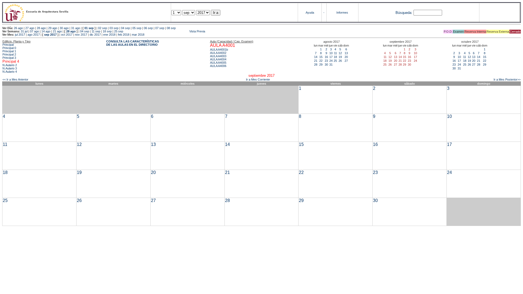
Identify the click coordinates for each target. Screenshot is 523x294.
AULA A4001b (219, 49)
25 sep (118, 31)
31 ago (75, 28)
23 (326, 60)
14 (315, 57)
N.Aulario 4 (9, 71)
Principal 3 (9, 57)
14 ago (45, 31)
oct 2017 (66, 34)
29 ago (52, 28)
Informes (342, 12)
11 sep (96, 31)
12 (340, 53)
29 (321, 64)
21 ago (57, 31)
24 (331, 60)
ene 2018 (109, 34)
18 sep (107, 31)
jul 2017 (20, 34)
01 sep (89, 28)
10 (331, 53)
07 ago (34, 31)
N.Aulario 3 (9, 68)
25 (335, 60)
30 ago (64, 28)
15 (321, 57)
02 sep (102, 28)
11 (335, 53)
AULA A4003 (218, 56)
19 (340, 57)
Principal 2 (9, 54)
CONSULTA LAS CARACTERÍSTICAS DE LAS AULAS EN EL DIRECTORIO (132, 43)
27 (346, 60)
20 (346, 57)
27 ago (29, 28)
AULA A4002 (218, 52)
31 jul (24, 31)
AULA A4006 (218, 66)
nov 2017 (81, 34)
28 (315, 64)
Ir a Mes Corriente (258, 79)
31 (331, 64)
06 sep (148, 28)
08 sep (171, 28)
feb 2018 (123, 34)
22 (321, 60)
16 (326, 57)
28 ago (41, 28)
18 (335, 57)
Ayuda (310, 12)
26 (340, 60)
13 (346, 53)
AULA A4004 (218, 59)
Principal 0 (9, 48)
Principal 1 (9, 51)
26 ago (18, 28)
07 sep (159, 28)
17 (331, 57)
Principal (8, 44)
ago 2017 (34, 34)
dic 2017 (95, 34)
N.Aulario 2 (9, 65)
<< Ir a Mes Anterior (15, 79)
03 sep (114, 28)
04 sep (125, 28)
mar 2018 (138, 34)
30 (326, 64)
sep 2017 (50, 34)
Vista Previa (164, 31)
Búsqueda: (404, 13)
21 (315, 60)
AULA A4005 (218, 62)
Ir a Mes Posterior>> (507, 79)
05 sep (136, 28)
